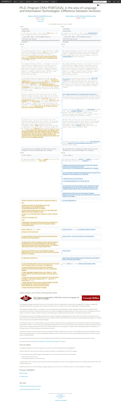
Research (28, 1)
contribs (42, 17)
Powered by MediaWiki (61, 400)
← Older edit (40, 21)
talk (38, 17)
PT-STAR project (24, 376)
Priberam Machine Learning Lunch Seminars (30, 386)
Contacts (53, 1)
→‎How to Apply (40, 19)
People (21, 1)
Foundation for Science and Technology (47, 341)
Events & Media (44, 1)
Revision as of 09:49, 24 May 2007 (36, 16)
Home (15, 1)
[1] (69, 351)
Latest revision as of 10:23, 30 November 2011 (77, 16)
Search (109, 1)
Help (100, 5)
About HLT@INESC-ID (60, 396)
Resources (36, 1)
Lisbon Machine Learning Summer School (30, 389)
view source (49, 16)
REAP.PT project (24, 373)
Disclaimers (60, 397)
